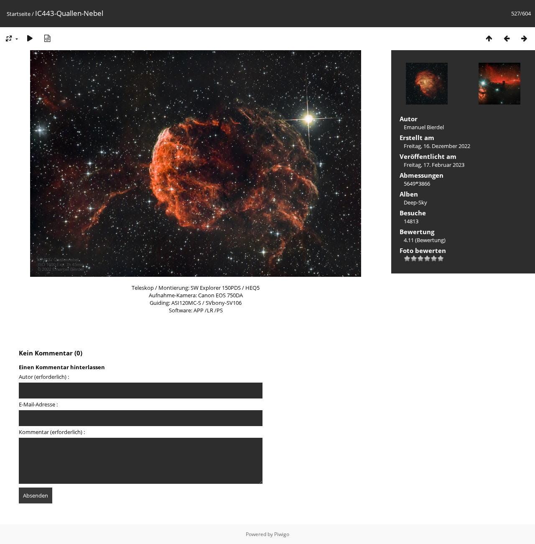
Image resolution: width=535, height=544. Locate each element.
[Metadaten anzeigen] (47, 38)
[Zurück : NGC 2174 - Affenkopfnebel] (506, 38)
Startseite (19, 14)
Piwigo (281, 534)
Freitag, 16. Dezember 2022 (437, 146)
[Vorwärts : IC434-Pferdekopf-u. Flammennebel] (524, 38)
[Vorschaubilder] (489, 38)
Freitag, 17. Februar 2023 (434, 165)
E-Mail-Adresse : (38, 404)
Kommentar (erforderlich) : (52, 432)
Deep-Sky (415, 202)
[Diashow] (29, 38)
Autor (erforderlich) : (44, 377)
